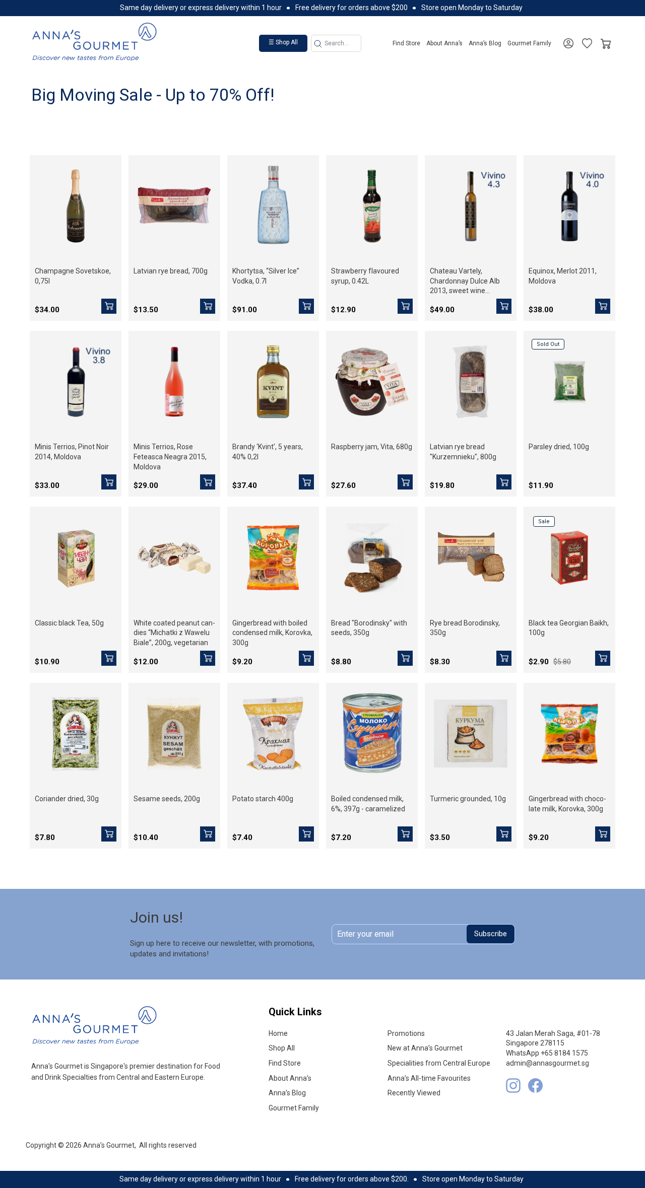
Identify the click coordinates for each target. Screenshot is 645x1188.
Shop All (282, 1048)
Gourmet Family (529, 43)
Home (278, 1033)
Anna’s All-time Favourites (429, 1078)
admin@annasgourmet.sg (547, 1063)
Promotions (406, 1033)
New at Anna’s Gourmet (425, 1048)
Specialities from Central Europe (439, 1063)
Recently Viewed (414, 1093)
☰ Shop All (283, 42)
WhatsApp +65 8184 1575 (547, 1053)
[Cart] (606, 41)
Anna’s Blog (485, 43)
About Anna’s (444, 43)
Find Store (406, 43)
